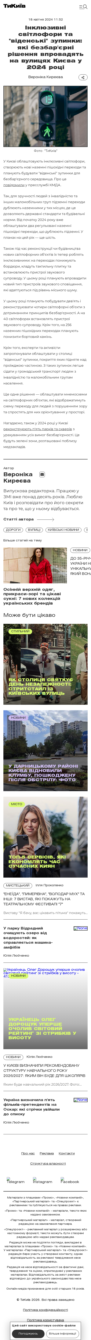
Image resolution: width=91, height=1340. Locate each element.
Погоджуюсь (28, 1334)
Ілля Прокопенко (49, 885)
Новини (80, 550)
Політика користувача (45, 1320)
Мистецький (17, 885)
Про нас (28, 1153)
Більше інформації (62, 1334)
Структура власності (48, 1163)
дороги (13, 530)
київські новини (63, 530)
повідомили (14, 185)
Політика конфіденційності (45, 1310)
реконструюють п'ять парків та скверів (37, 429)
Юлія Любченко (39, 1057)
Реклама (47, 1153)
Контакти (67, 1153)
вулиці (34, 530)
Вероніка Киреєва (45, 77)
